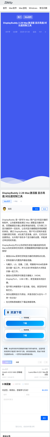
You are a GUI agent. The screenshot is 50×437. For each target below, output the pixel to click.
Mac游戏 (23, 8)
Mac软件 (13, 8)
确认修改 (45, 390)
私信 (44, 209)
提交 (44, 418)
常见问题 (43, 8)
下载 (25, 323)
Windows (33, 8)
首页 (5, 8)
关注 (36, 209)
